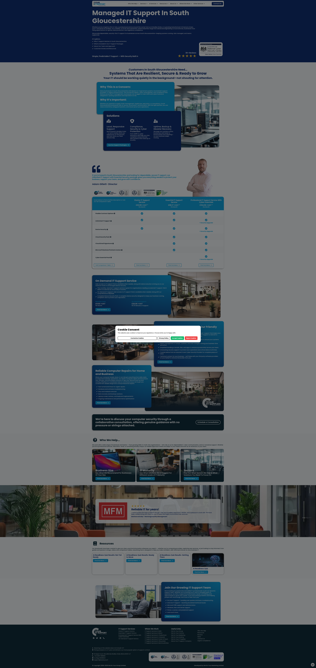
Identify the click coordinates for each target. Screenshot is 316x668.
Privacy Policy (164, 338)
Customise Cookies (137, 338)
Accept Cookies (177, 338)
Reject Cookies (191, 338)
